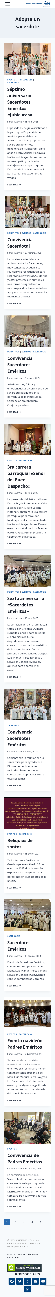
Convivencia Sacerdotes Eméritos (20, 364)
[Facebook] (12, 1281)
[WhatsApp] (27, 1289)
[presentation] (27, 59)
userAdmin (16, 121)
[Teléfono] (27, 1281)
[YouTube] (43, 1281)
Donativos (13, 233)
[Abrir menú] (8, 3)
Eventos (12, 79)
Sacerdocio (13, 82)
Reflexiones (26, 79)
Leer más (14, 184)
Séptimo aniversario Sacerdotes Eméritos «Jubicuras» (19, 102)
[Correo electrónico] (35, 1281)
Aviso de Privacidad (16, 1254)
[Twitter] (19, 1281)
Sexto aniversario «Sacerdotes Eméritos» (25, 604)
